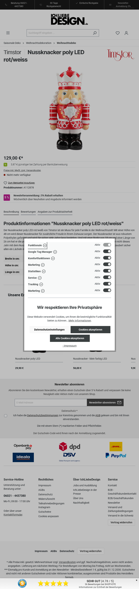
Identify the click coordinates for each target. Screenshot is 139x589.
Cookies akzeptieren (90, 329)
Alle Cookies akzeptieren (70, 338)
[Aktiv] (107, 245)
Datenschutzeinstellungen (49, 329)
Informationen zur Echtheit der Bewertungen (100, 587)
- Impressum (70, 345)
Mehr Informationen (80, 320)
